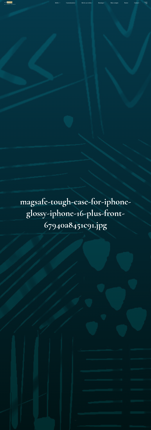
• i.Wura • (8, 2)
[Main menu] (145, 3)
